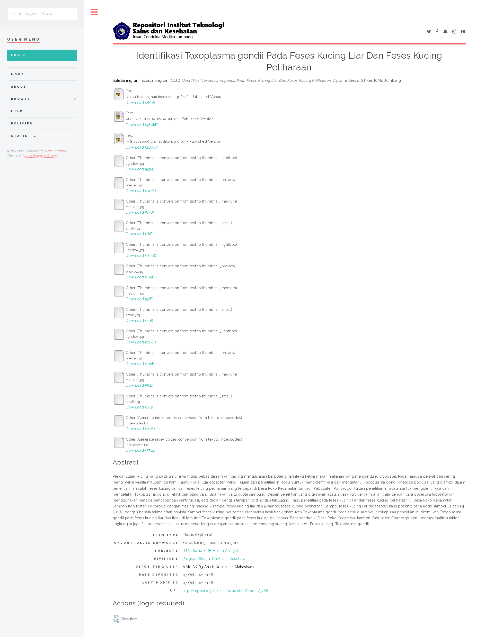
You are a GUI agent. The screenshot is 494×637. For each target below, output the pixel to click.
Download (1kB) (139, 320)
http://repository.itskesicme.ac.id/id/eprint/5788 (226, 591)
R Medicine (192, 551)
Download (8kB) (140, 212)
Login (18, 55)
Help (17, 111)
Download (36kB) (141, 255)
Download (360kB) (142, 125)
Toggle (94, 12)
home (17, 74)
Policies (22, 123)
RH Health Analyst (222, 551)
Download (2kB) (140, 234)
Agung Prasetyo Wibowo (40, 155)
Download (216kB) (142, 147)
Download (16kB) (141, 277)
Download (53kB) (141, 169)
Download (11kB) (140, 429)
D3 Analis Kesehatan (230, 559)
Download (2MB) (140, 103)
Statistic (24, 136)
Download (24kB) (141, 191)
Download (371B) (140, 450)
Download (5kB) (140, 299)
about (19, 86)
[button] (116, 619)
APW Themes (55, 151)
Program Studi (195, 559)
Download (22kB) (141, 342)
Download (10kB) (141, 364)
